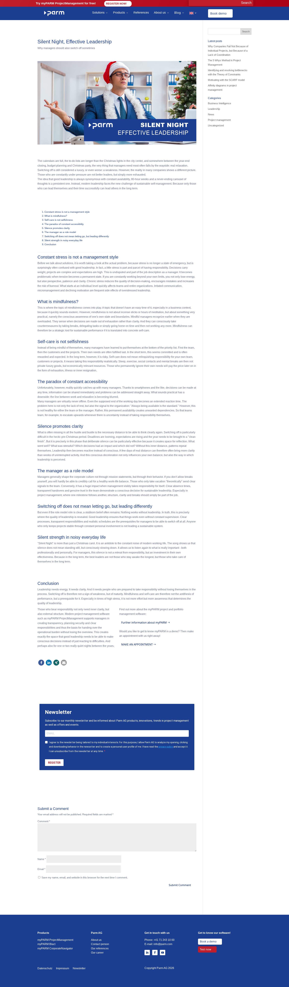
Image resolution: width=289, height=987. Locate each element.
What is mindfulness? (55, 216)
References (141, 12)
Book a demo (208, 941)
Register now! (116, 3)
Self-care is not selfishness (58, 220)
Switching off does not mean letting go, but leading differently (76, 236)
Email (41, 869)
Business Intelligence (219, 103)
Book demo (218, 13)
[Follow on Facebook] (155, 952)
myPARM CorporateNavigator (55, 948)
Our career (97, 952)
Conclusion (50, 244)
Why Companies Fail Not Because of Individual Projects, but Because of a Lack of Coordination (228, 50)
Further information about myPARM (144, 622)
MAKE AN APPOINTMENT (137, 644)
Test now (205, 949)
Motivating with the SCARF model (226, 79)
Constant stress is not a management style (67, 212)
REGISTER (54, 762)
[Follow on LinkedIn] (147, 952)
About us (160, 12)
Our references (100, 948)
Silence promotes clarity (57, 228)
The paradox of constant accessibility (64, 224)
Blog (177, 13)
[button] (41, 663)
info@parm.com (163, 944)
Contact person (100, 944)
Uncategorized (216, 125)
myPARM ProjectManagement (55, 939)
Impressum (62, 968)
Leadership (214, 108)
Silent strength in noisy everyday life (63, 240)
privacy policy (166, 746)
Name (41, 859)
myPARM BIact (46, 944)
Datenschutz (44, 968)
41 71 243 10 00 (164, 939)
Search (246, 31)
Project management (219, 119)
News (211, 114)
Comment (43, 821)
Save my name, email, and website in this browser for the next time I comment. (84, 877)
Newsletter (79, 968)
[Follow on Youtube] (162, 952)
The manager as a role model (60, 232)
